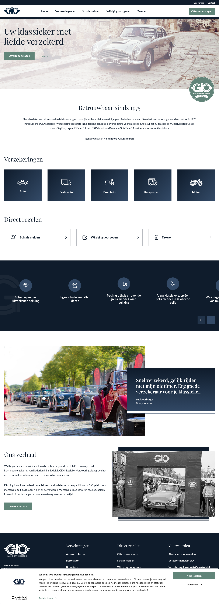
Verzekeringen (63, 11)
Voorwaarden (179, 546)
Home (44, 11)
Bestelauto (72, 560)
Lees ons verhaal (18, 506)
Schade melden (90, 11)
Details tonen (46, 598)
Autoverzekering (75, 554)
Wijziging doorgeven (118, 11)
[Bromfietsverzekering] (109, 185)
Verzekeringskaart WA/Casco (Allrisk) (189, 567)
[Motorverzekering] (196, 185)
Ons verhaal (199, 2)
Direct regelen (128, 546)
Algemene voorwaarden (182, 554)
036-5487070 (11, 565)
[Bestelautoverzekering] (66, 185)
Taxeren (142, 11)
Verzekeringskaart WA (181, 560)
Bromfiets (71, 567)
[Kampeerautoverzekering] (152, 185)
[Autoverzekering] (23, 185)
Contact (211, 2)
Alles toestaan (194, 576)
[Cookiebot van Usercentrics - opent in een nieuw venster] (19, 598)
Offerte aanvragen (201, 11)
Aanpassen (192, 584)
